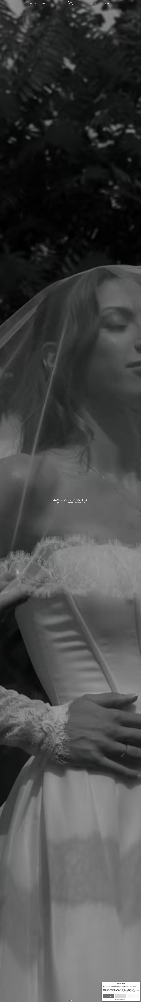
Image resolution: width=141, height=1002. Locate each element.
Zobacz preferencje (132, 996)
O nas (36, 3)
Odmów (120, 996)
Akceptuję (108, 996)
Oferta (107, 3)
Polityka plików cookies (120, 999)
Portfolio (94, 3)
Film (101, 3)
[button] (138, 983)
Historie (43, 3)
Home (30, 3)
